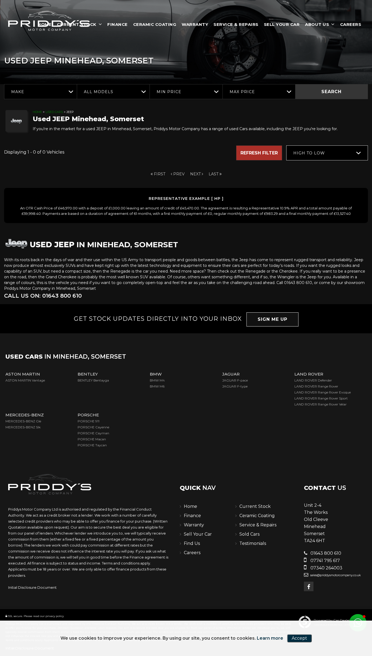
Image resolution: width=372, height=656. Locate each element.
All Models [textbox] (98, 91)
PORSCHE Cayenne (93, 427)
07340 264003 (325, 567)
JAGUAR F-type (235, 386)
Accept (299, 638)
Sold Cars (249, 534)
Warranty (195, 24)
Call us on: (43, 295)
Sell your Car (282, 24)
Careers (350, 24)
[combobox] (40, 91)
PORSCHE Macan (92, 439)
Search (331, 91)
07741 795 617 (324, 560)
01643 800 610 (325, 553)
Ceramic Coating (154, 24)
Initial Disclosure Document (32, 587)
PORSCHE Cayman (93, 433)
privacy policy (54, 616)
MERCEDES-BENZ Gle (23, 421)
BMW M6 (157, 386)
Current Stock (255, 506)
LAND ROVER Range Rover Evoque (322, 392)
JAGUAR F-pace (235, 380)
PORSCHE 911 (88, 421)
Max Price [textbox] (242, 91)
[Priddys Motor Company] (49, 21)
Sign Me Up (272, 319)
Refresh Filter (259, 152)
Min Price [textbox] (169, 91)
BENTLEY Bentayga (93, 380)
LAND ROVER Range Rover (316, 386)
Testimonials (252, 543)
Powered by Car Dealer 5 (333, 620)
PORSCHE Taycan (92, 445)
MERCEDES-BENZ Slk (23, 427)
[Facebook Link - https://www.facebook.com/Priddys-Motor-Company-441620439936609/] (308, 586)
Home (37, 112)
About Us (317, 24)
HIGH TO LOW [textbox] (309, 153)
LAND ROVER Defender (313, 380)
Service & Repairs (236, 24)
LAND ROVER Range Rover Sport (321, 398)
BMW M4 (157, 380)
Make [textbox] (17, 91)
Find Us (192, 543)
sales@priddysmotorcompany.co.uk (335, 575)
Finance (117, 24)
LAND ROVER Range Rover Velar (320, 404)
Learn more (270, 638)
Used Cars (54, 112)
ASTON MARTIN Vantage (25, 380)
